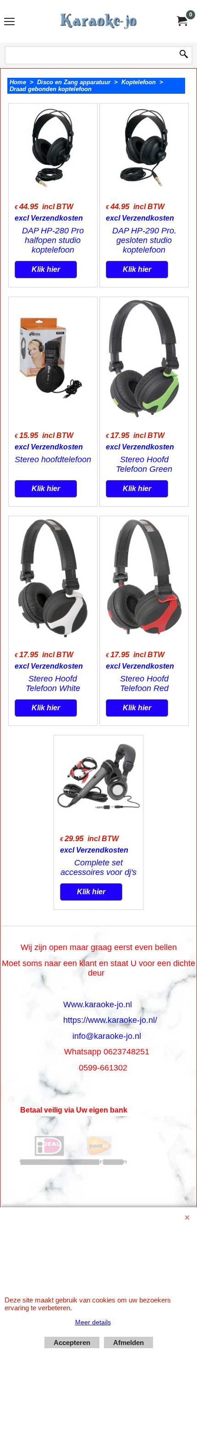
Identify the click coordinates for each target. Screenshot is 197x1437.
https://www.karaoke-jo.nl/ (110, 1020)
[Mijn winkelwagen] (181, 21)
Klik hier (46, 269)
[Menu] (9, 22)
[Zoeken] (184, 55)
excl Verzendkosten (49, 218)
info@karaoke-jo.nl (106, 1036)
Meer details (93, 1322)
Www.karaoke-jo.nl (97, 1004)
